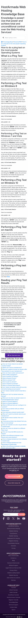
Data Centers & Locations (13, 577)
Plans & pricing (13, 476)
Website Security (13, 575)
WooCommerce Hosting (13, 528)
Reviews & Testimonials (13, 563)
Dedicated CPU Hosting (13, 538)
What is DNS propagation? (10, 374)
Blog (13, 560)
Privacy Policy (13, 570)
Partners (13, 580)
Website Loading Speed (13, 572)
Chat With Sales (13, 483)
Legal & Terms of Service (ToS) (13, 568)
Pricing (13, 548)
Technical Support (13, 604)
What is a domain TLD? (9, 380)
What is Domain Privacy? (9, 378)
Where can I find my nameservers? (12, 367)
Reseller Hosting (13, 536)
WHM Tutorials (13, 592)
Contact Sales (13, 607)
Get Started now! (14, 355)
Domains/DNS (18, 42)
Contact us (13, 558)
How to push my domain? (10, 382)
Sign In (13, 609)
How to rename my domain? (10, 383)
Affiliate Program (13, 565)
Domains (13, 545)
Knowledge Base (8, 42)
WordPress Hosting (13, 526)
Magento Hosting (13, 541)
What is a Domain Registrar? (10, 403)
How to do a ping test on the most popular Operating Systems (13, 43)
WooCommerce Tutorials (13, 597)
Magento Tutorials (13, 599)
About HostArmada (13, 555)
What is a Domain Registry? (10, 401)
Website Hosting (13, 531)
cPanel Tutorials (13, 590)
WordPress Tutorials (13, 595)
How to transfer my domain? (10, 376)
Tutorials (13, 587)
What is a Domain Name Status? (11, 385)
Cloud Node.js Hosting (13, 543)
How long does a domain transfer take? (13, 412)
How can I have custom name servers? (13, 373)
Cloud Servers (13, 533)
